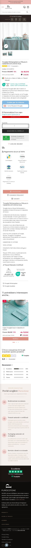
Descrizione (16, 191)
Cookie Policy (5, 537)
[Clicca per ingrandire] (6, 46)
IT (3, 545)
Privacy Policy (5, 534)
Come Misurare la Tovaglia (14, 106)
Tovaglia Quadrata (9, 286)
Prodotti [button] (5, 512)
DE (10, 545)
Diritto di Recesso (6, 542)
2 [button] (16, 342)
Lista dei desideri (16, 144)
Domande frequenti (16, 195)
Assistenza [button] (5, 524)
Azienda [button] (4, 520)
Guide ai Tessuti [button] (7, 516)
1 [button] (13, 342)
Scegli (15, 339)
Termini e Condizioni (7, 539)
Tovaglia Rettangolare (10, 283)
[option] (15, 320)
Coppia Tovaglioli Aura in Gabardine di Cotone (13, 328)
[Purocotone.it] (8, 7)
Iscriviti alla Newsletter (15, 2)
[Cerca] (27, 12)
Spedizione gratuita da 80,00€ (15, 1)
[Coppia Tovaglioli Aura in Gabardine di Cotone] (15, 313)
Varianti (16, 199)
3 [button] (18, 342)
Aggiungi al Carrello (16, 131)
